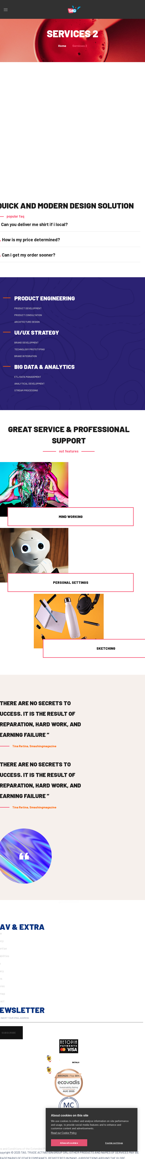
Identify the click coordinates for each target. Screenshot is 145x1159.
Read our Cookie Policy (64, 1133)
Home (62, 45)
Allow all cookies (69, 1142)
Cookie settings (114, 1142)
